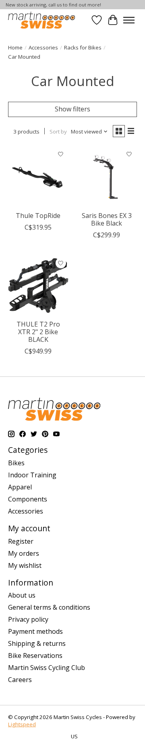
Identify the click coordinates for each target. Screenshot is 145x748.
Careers (20, 679)
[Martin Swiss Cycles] (41, 20)
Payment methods (35, 631)
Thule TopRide (38, 215)
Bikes (16, 462)
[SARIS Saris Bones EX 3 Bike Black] (107, 177)
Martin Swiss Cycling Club (46, 667)
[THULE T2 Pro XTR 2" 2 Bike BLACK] (38, 285)
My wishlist (24, 565)
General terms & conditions (49, 607)
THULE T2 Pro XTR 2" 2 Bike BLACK (38, 332)
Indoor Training (32, 475)
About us (21, 595)
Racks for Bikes (83, 47)
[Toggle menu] (129, 20)
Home (15, 47)
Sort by (58, 131)
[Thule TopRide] (38, 177)
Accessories (43, 47)
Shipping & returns (37, 643)
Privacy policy (28, 619)
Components (27, 499)
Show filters (72, 109)
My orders (23, 553)
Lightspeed (22, 724)
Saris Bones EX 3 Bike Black (107, 219)
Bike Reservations (35, 655)
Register (20, 541)
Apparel (20, 487)
